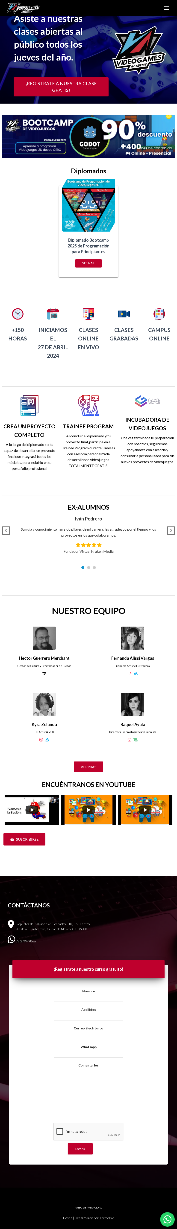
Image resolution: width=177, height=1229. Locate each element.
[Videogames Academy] (25, 8)
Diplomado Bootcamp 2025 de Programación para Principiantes (88, 246)
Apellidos (88, 1009)
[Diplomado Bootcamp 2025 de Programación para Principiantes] (88, 205)
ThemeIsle (106, 1218)
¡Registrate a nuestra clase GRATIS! (61, 87)
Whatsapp (89, 1047)
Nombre (88, 991)
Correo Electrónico (88, 1028)
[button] (82, 567)
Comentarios (88, 1065)
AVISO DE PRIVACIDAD (88, 1207)
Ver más (88, 263)
